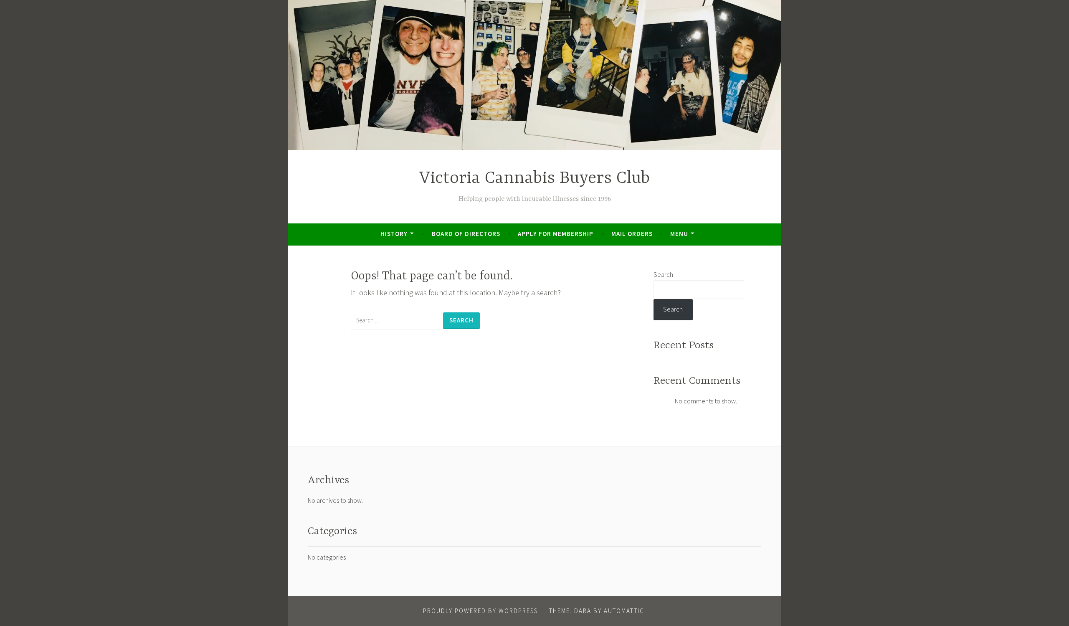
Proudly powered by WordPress (480, 611)
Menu (679, 234)
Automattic (624, 611)
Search (663, 274)
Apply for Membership (555, 234)
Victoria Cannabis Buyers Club (534, 178)
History (394, 234)
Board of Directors (466, 234)
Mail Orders (632, 234)
